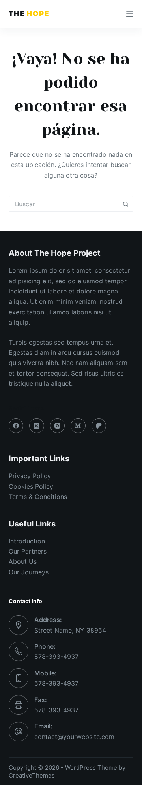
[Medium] (78, 425)
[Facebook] (16, 425)
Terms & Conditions (38, 497)
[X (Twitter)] (36, 425)
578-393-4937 (56, 656)
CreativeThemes (32, 775)
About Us (23, 561)
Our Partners (28, 551)
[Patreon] (99, 425)
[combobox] (63, 204)
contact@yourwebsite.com (74, 737)
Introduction (27, 541)
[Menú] (129, 13)
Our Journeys (29, 572)
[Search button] (125, 203)
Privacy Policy (30, 476)
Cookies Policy (31, 486)
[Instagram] (57, 425)
